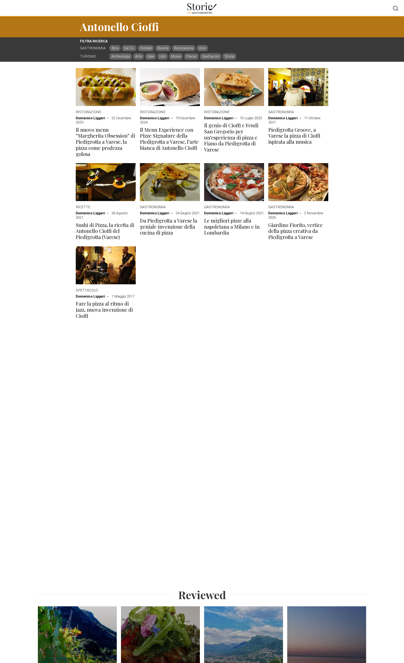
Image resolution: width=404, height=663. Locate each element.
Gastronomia (281, 112)
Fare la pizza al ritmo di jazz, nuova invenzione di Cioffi (104, 310)
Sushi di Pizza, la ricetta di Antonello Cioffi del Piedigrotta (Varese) (105, 231)
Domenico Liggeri (90, 118)
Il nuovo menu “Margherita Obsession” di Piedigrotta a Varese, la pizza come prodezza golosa (105, 142)
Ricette (83, 207)
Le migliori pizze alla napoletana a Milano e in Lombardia (232, 226)
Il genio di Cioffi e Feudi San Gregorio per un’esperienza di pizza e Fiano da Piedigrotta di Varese (231, 137)
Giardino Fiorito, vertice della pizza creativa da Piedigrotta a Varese (295, 231)
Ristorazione (88, 112)
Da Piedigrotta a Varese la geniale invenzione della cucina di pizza (168, 226)
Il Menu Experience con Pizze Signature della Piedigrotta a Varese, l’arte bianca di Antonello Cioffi (169, 139)
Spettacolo (87, 290)
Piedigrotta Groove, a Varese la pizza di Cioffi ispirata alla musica (294, 136)
